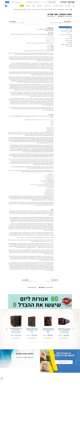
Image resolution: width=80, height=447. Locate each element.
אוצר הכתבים (47, 5)
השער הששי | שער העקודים (64, 22)
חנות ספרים (39, 5)
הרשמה (7, 2)
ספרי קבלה (68, 38)
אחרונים (68, 42)
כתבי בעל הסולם (15, 331)
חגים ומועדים (66, 331)
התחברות (12, 2)
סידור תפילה (67, 46)
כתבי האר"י (34, 9)
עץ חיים (29, 9)
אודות (33, 5)
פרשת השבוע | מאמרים (65, 44)
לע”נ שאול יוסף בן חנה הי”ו (24, 357)
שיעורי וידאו (67, 5)
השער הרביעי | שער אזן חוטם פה (16, 22)
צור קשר (28, 5)
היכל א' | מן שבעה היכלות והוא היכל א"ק (47, 9)
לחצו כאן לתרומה (63, 362)
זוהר (69, 36)
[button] (1, 378)
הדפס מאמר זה (50, 16)
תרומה (21, 5)
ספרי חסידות (67, 40)
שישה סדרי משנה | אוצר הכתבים (65, 32)
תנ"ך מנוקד (68, 29)
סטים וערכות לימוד (64, 333)
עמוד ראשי (67, 9)
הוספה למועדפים (52, 2)
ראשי (74, 5)
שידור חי (58, 5)
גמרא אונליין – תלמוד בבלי (64, 34)
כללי (61, 331)
